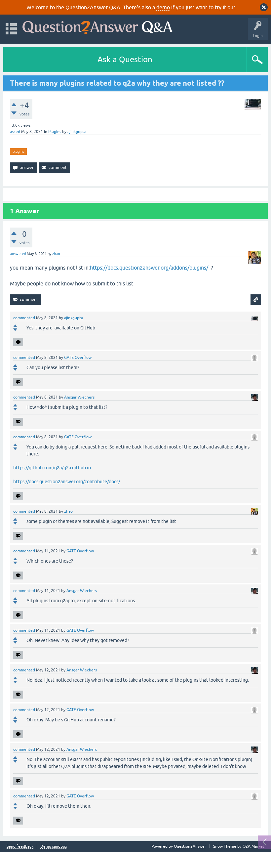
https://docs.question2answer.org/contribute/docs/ (66, 481)
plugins (18, 151)
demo (163, 7)
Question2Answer (190, 846)
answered (18, 254)
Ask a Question (124, 59)
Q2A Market (253, 846)
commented (24, 318)
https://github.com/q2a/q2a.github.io (52, 467)
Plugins (54, 131)
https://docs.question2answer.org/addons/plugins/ (149, 268)
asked (15, 131)
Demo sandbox (53, 846)
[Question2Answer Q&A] (97, 26)
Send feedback (20, 846)
